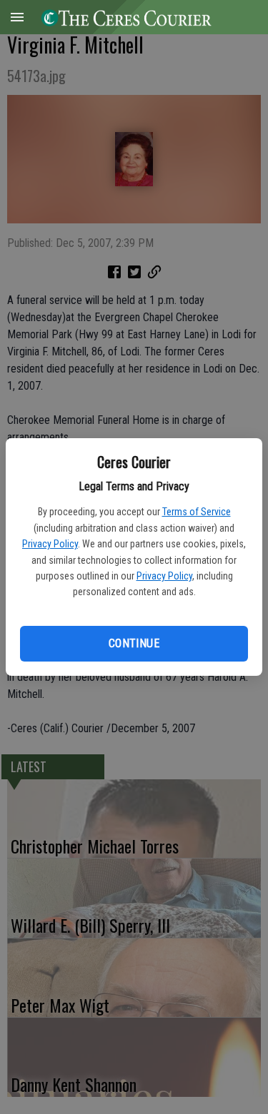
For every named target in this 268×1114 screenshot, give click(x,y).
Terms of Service (196, 511)
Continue (134, 643)
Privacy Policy (50, 544)
